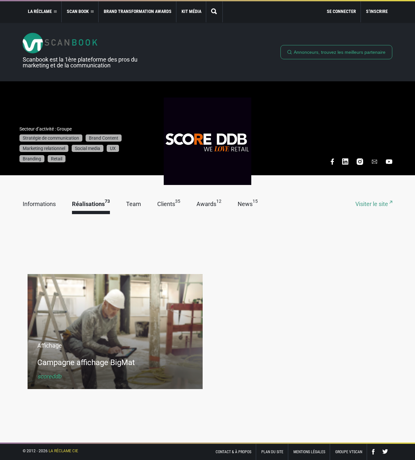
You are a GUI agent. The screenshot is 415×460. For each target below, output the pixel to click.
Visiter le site (372, 204)
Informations (39, 204)
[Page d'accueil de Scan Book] (83, 43)
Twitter (385, 451)
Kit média (191, 11)
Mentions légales (309, 452)
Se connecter (341, 11)
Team (133, 204)
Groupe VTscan (348, 452)
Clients (168, 204)
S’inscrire (377, 11)
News (248, 204)
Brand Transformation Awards (138, 11)
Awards (208, 204)
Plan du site (272, 452)
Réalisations (91, 204)
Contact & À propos (233, 452)
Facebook (375, 451)
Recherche (214, 11)
